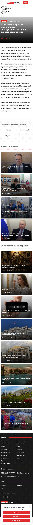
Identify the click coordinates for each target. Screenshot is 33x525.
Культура (4, 9)
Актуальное (20, 444)
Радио (2, 488)
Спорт (18, 458)
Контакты (19, 485)
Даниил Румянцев (5, 38)
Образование (5, 11)
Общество (4, 455)
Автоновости (5, 444)
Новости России (21, 441)
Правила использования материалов (8, 473)
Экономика (20, 461)
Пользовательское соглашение (10, 476)
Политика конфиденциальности (23, 473)
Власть (19, 446)
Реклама (3, 485)
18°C (25, 3)
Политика (4, 6)
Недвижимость (5, 452)
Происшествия (6, 8)
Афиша (3, 446)
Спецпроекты (5, 458)
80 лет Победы (5, 463)
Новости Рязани (5, 441)
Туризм (3, 461)
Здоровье (4, 13)
